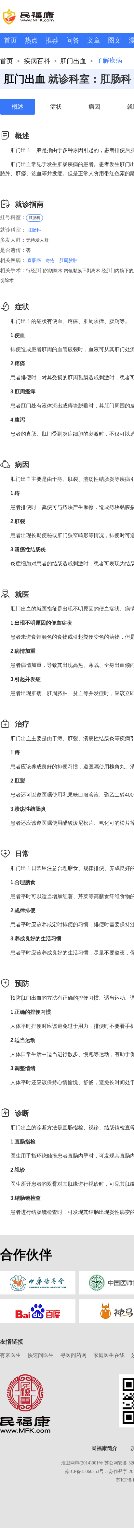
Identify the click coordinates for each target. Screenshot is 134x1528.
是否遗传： (13, 250)
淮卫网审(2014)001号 (82, 1463)
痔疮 (50, 260)
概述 (17, 107)
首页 (10, 40)
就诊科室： (13, 230)
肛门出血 (73, 61)
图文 (114, 40)
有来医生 (10, 1355)
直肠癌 (34, 260)
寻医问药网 (73, 1355)
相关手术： (13, 270)
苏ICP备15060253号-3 (86, 1471)
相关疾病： (13, 260)
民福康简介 (104, 1448)
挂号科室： (13, 217)
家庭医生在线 (109, 1355)
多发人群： (13, 240)
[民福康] (25, 1403)
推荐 (52, 40)
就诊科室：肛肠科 (89, 79)
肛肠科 (34, 218)
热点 (31, 40)
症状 (56, 107)
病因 (94, 107)
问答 (72, 40)
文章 (93, 40)
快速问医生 (41, 1355)
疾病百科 (37, 61)
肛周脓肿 (68, 260)
